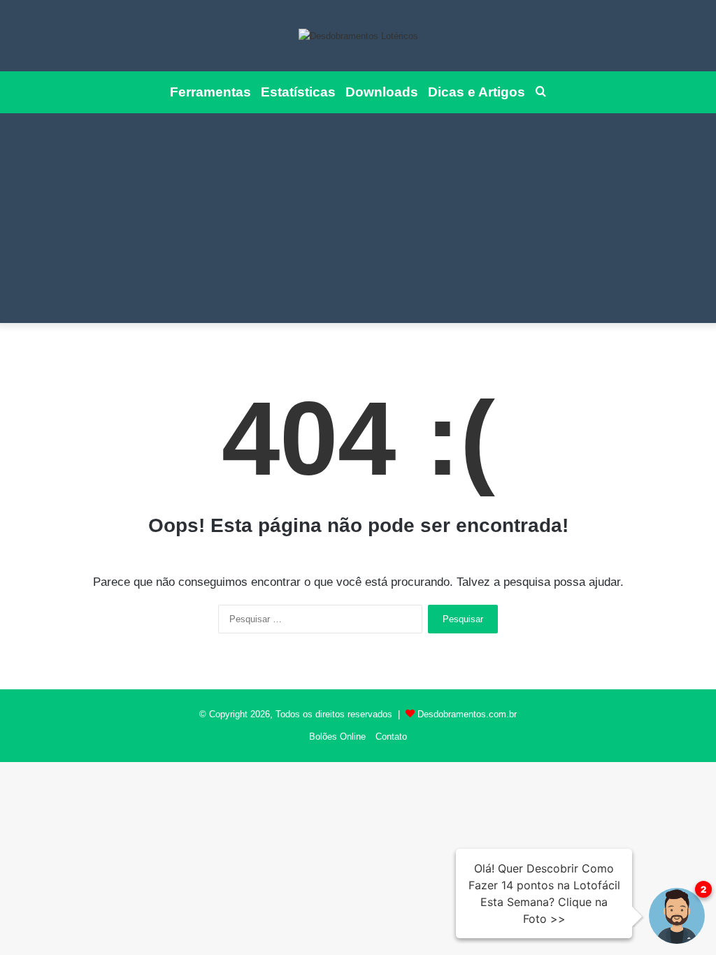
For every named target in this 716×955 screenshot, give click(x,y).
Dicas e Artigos (476, 92)
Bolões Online (337, 736)
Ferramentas (210, 92)
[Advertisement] (358, 218)
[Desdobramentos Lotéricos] (358, 35)
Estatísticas (298, 92)
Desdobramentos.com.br (467, 714)
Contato (391, 736)
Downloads (381, 92)
